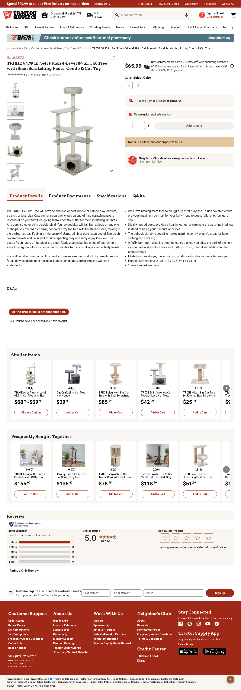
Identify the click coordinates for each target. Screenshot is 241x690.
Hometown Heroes (149, 629)
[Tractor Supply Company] (20, 15)
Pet (19, 48)
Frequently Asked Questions (25, 638)
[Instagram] (198, 623)
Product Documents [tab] (70, 196)
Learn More (101, 3)
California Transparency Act (95, 679)
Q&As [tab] (139, 196)
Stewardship (61, 629)
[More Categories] (232, 27)
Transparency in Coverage (72, 682)
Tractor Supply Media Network (112, 643)
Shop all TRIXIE (15, 57)
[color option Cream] (129, 85)
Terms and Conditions (66, 679)
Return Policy (16, 625)
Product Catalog (63, 643)
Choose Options (31, 412)
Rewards (142, 625)
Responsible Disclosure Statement (165, 679)
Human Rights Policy (100, 682)
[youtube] (207, 623)
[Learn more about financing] (232, 66)
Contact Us (15, 643)
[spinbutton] (139, 125)
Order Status (16, 620)
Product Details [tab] (26, 196)
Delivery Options (18, 629)
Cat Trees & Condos (77, 48)
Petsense (210, 3)
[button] (110, 4)
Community (60, 634)
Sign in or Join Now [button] (151, 161)
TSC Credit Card (147, 656)
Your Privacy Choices (35, 679)
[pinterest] (189, 623)
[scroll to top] (230, 679)
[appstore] (188, 651)
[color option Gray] (138, 85)
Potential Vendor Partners (109, 634)
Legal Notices (120, 679)
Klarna (141, 660)
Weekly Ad (228, 3)
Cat (26, 48)
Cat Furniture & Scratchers (47, 48)
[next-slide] (15, 180)
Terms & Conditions (149, 638)
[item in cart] (233, 15)
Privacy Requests (187, 682)
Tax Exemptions (18, 634)
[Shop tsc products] (120, 38)
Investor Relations (64, 625)
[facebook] (180, 623)
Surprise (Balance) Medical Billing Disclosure (31, 682)
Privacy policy (14, 679)
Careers (98, 620)
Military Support (63, 638)
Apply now (177, 70)
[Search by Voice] (186, 15)
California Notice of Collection (159, 682)
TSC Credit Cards (169, 3)
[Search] (117, 15)
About (141, 620)
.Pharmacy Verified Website (70, 652)
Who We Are (60, 620)
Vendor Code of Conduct (126, 682)
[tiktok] (216, 623)
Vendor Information (105, 638)
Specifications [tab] (112, 196)
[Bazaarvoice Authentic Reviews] (25, 524)
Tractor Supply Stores (67, 647)
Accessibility (137, 679)
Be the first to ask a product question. (39, 312)
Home (10, 48)
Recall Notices (17, 647)
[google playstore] (214, 651)
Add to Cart (73, 412)
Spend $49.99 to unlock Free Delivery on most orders (48, 4)
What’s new (191, 3)
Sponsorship (101, 625)
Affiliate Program (104, 629)
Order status (145, 3)
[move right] (226, 388)
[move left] (14, 388)
